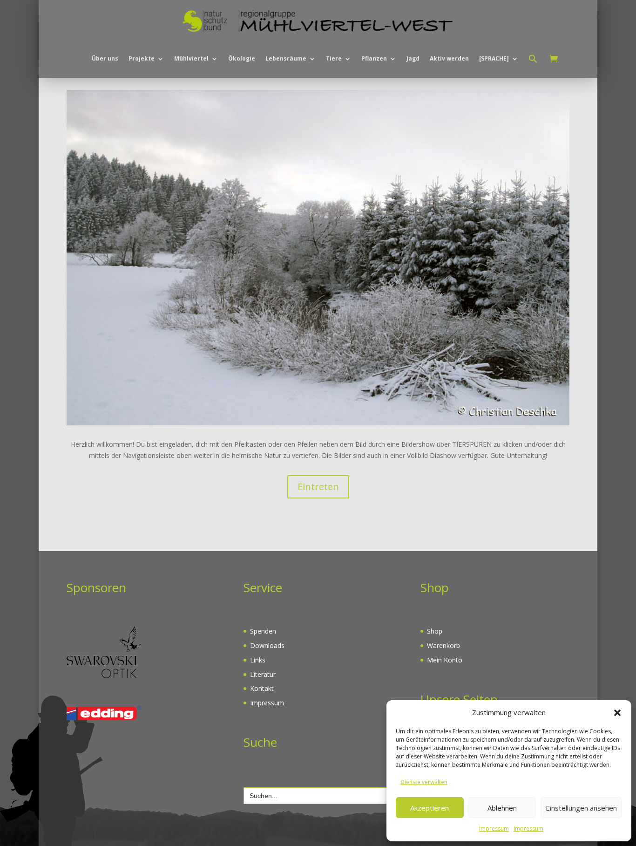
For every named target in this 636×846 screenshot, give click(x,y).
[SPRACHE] (494, 58)
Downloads (267, 645)
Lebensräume (285, 58)
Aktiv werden (449, 58)
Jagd (412, 58)
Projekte (142, 58)
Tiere (334, 58)
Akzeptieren (429, 807)
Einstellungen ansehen (581, 807)
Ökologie (241, 58)
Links (257, 659)
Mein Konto (444, 659)
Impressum (494, 828)
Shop (434, 631)
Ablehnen (502, 807)
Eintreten (318, 486)
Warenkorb (443, 645)
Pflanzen (374, 58)
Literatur (263, 674)
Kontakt (262, 688)
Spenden (263, 631)
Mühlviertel (191, 58)
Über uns (105, 58)
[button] (617, 712)
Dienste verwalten (423, 782)
